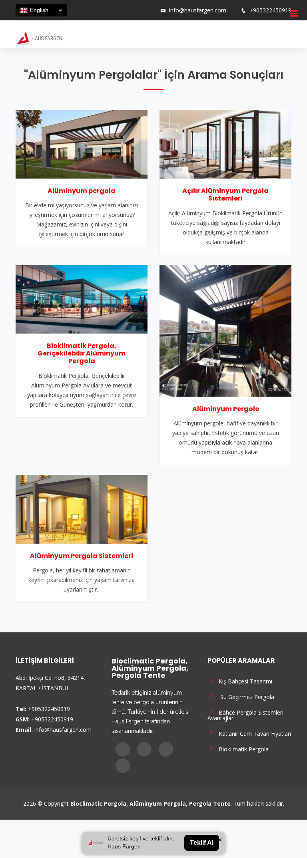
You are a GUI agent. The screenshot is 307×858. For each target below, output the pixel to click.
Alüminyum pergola (82, 190)
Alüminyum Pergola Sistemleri (81, 555)
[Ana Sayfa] (39, 37)
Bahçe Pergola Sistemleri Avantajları (245, 715)
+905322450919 (270, 10)
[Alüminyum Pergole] (225, 330)
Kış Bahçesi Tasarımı (243, 680)
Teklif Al (201, 842)
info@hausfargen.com (197, 10)
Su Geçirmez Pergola (244, 696)
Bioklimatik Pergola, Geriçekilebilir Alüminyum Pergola (82, 353)
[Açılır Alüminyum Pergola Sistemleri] (225, 143)
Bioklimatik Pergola (242, 748)
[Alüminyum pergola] (82, 143)
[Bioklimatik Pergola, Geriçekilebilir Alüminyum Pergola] (82, 298)
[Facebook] (118, 10)
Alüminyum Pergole (225, 408)
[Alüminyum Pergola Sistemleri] (82, 508)
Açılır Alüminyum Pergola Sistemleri (225, 194)
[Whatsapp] (149, 10)
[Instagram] (128, 10)
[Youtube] (139, 10)
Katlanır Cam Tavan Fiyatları (253, 733)
